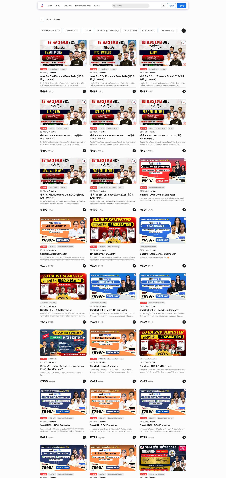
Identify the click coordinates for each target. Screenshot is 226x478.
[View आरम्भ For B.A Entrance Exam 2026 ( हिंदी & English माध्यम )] (84, 91)
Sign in (171, 6)
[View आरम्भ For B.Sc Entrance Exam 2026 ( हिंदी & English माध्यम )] (134, 91)
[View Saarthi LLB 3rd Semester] (134, 437)
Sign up (181, 6)
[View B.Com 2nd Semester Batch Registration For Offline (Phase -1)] (84, 381)
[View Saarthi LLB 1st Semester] (84, 266)
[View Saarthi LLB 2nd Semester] (134, 381)
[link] (119, 19)
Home (49, 6)
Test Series (68, 6)
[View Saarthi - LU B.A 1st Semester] (84, 322)
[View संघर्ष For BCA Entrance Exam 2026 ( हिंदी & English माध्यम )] (184, 150)
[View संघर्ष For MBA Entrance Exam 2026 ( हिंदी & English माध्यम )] (84, 209)
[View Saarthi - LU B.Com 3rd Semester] (184, 266)
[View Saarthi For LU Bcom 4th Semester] (134, 322)
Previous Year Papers (83, 6)
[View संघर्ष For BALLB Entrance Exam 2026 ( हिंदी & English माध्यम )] (134, 150)
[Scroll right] (184, 30)
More (96, 6)
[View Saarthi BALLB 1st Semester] (84, 437)
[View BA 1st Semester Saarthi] (134, 266)
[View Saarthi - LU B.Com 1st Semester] (184, 209)
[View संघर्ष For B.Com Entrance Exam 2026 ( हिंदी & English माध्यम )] (184, 91)
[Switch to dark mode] (163, 5)
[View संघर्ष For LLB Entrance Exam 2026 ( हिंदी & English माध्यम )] (84, 150)
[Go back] (42, 19)
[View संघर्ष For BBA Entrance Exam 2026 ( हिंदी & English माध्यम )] (134, 209)
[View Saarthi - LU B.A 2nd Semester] (184, 381)
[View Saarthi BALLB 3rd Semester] (184, 437)
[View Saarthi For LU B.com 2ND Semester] (184, 322)
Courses (58, 6)
